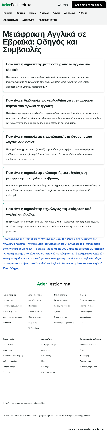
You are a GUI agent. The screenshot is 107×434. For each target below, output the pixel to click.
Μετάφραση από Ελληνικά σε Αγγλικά (79, 253)
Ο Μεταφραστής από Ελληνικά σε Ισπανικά (29, 253)
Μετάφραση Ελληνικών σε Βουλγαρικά (26, 258)
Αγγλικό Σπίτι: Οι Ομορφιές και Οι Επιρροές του (55, 243)
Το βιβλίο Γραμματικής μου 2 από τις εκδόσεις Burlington (69, 248)
